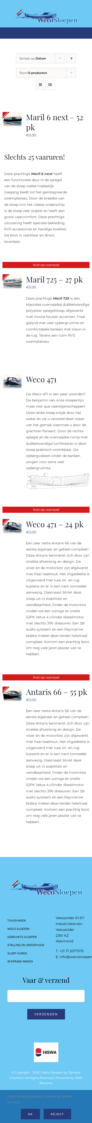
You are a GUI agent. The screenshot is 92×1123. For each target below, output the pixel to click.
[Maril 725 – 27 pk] (12, 277)
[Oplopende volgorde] (71, 58)
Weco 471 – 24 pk (55, 524)
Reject (57, 1114)
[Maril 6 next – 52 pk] (12, 115)
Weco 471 (41, 379)
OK (30, 1114)
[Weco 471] (12, 377)
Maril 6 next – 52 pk (54, 122)
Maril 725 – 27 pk (54, 279)
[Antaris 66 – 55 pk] (12, 689)
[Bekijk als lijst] (50, 85)
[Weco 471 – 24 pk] (12, 522)
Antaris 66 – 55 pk (56, 691)
